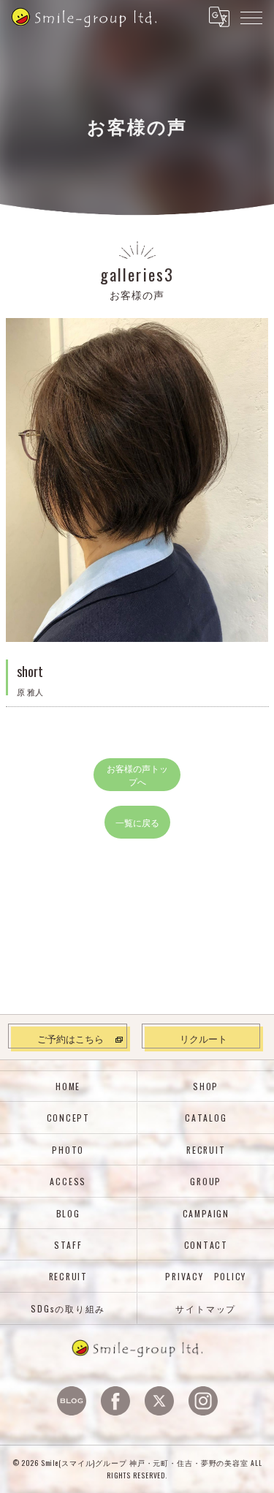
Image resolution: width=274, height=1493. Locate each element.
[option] (137, 480)
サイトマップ (205, 1308)
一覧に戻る (137, 822)
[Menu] (251, 17)
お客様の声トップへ (137, 774)
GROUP (205, 1181)
